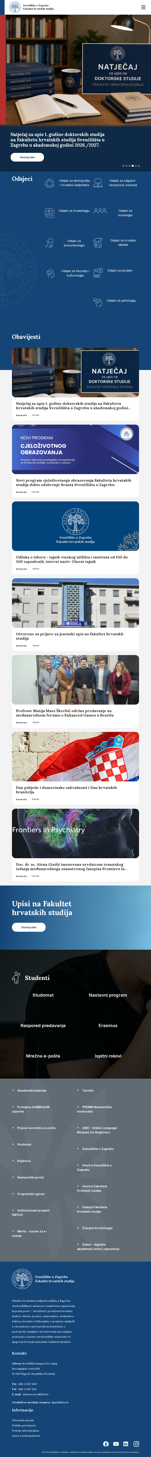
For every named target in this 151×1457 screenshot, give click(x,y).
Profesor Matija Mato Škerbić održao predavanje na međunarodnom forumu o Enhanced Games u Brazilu (65, 707)
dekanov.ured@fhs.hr (36, 1389)
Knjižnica (24, 1155)
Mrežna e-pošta (43, 1050)
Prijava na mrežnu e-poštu (36, 1122)
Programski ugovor (31, 1188)
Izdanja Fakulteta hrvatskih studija (92, 1204)
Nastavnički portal (30, 1172)
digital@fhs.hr (60, 1397)
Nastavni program (108, 989)
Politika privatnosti (24, 1420)
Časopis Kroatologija (97, 1223)
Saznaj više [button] (45, 157)
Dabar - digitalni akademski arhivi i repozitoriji (98, 1241)
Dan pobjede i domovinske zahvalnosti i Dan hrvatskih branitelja (66, 784)
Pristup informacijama (25, 1425)
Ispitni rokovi (108, 1050)
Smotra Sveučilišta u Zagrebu (94, 1162)
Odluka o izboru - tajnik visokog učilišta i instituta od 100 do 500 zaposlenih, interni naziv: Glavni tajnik (72, 553)
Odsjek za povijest (119, 265)
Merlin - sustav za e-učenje (29, 1228)
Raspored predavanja (43, 1020)
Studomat (43, 989)
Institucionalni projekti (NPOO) (31, 1207)
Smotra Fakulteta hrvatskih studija (92, 1183)
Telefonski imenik (23, 1415)
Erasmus (108, 1020)
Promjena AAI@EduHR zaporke (31, 1104)
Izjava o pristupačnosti (26, 1430)
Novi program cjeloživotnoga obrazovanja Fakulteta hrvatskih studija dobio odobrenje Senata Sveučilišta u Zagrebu (73, 477)
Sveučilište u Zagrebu (98, 1143)
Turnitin (88, 1085)
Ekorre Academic (131, 1447)
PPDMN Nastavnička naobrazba (94, 1104)
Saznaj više (21, 410)
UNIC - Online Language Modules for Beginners (97, 1125)
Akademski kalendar (32, 1085)
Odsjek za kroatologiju (74, 205)
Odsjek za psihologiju (121, 295)
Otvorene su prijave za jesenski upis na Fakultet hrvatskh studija (69, 630)
